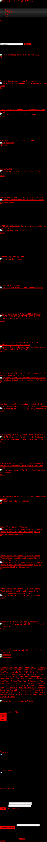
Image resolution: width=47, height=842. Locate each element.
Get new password (7, 828)
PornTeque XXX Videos (10, 692)
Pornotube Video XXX (24, 670)
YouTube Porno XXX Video (22, 672)
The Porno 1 (40, 692)
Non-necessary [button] (6, 770)
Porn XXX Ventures (27, 685)
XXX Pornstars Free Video (26, 694)
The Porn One (27, 692)
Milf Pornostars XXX (27, 688)
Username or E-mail (8, 825)
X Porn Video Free (18, 681)
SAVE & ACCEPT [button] (7, 788)
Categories (9, 12)
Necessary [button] (4, 752)
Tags (7, 14)
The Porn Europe (7, 694)
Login (3, 808)
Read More (14, 712)
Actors (7, 16)
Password (4, 806)
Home (7, 9)
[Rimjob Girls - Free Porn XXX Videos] (16, 1)
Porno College (30, 667)
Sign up (22, 839)
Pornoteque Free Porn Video (11, 667)
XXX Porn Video (7, 683)
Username (4, 803)
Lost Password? (12, 808)
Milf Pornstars (11, 688)
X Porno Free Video (36, 681)
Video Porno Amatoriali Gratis (24, 674)
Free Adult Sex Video (24, 679)
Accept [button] (7, 712)
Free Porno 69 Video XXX (32, 690)
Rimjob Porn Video (21, 676)
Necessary (7, 754)
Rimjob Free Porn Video (25, 683)
